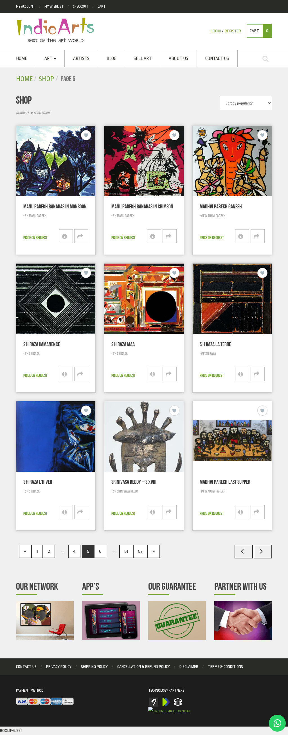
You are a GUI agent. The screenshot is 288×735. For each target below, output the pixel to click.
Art (48, 58)
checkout (80, 6)
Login (216, 31)
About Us (178, 58)
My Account (25, 6)
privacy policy (58, 666)
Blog (111, 58)
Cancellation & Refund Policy (143, 666)
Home (21, 58)
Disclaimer (188, 666)
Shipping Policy (94, 666)
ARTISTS (81, 58)
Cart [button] (259, 30)
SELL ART (143, 58)
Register (233, 31)
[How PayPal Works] (45, 701)
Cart (101, 6)
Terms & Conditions (225, 666)
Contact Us (217, 58)
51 (126, 551)
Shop (46, 79)
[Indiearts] (55, 30)
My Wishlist (54, 6)
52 (140, 551)
